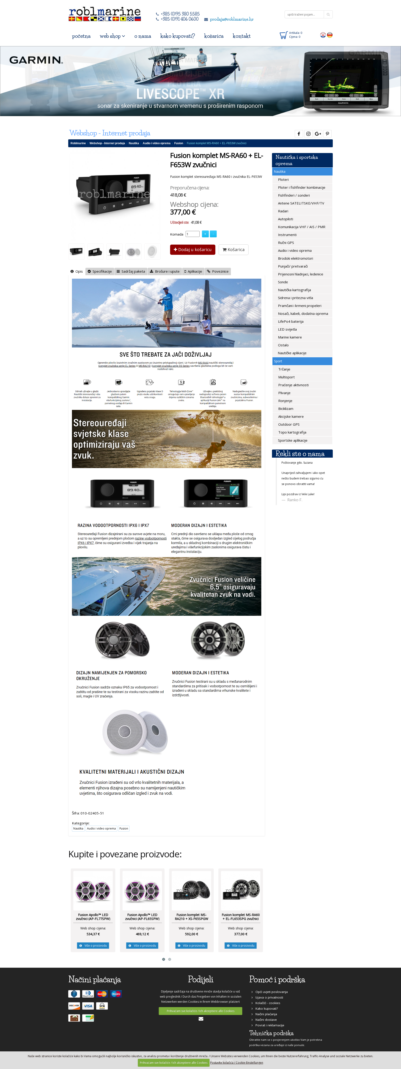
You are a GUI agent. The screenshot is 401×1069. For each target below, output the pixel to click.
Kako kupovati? (265, 1008)
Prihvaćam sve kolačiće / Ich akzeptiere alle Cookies (200, 1011)
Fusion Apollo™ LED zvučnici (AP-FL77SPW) (93, 917)
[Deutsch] (330, 34)
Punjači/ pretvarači (292, 266)
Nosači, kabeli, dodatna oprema (302, 313)
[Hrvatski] (323, 34)
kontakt (242, 36)
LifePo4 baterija (290, 321)
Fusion (178, 143)
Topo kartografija (291, 432)
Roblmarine (78, 143)
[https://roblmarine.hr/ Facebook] (298, 133)
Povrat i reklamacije (268, 1025)
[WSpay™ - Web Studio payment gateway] (102, 1008)
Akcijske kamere (290, 416)
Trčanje (283, 369)
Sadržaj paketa (132, 271)
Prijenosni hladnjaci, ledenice (300, 274)
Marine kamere (289, 337)
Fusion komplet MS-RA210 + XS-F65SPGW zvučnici (191, 919)
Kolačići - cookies (266, 1003)
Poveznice (219, 271)
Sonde (282, 282)
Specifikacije (101, 271)
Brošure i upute (166, 271)
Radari (282, 211)
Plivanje (284, 392)
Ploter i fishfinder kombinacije (301, 187)
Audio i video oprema (157, 143)
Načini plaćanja (265, 1014)
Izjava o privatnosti (268, 997)
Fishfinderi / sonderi (293, 195)
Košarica (235, 249)
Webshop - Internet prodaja (107, 143)
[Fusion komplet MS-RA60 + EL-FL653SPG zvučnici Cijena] (240, 890)
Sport (278, 361)
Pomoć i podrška (277, 979)
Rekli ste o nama (299, 453)
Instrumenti (287, 234)
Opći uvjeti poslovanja (270, 992)
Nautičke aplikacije (292, 353)
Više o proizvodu (94, 946)
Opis (78, 271)
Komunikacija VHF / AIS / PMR (301, 226)
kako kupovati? (177, 36)
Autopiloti (285, 219)
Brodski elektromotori (295, 258)
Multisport (286, 377)
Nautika (134, 143)
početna (81, 36)
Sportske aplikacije (292, 440)
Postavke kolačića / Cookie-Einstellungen (236, 1063)
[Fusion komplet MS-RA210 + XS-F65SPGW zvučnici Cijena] (191, 890)
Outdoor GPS (288, 424)
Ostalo (283, 345)
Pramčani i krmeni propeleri (299, 305)
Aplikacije (194, 271)
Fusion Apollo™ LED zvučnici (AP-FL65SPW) (142, 917)
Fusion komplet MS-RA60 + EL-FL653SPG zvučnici (240, 917)
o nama (142, 36)
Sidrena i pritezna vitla (295, 297)
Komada (176, 234)
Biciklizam (285, 408)
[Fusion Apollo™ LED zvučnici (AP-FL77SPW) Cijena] (93, 890)
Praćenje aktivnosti (293, 385)
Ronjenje (284, 400)
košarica (213, 36)
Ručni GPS (285, 242)
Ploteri (283, 179)
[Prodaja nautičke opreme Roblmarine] (104, 12)
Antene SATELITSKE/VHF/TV (300, 203)
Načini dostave (265, 1020)
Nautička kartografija (294, 289)
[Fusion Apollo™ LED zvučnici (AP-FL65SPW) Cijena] (142, 890)
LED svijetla (287, 329)
